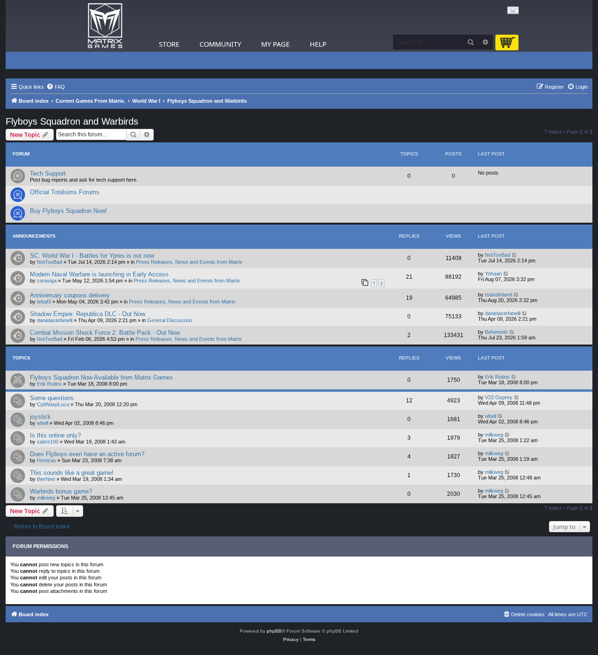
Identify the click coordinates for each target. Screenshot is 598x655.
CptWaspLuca (53, 404)
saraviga (47, 280)
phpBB (274, 631)
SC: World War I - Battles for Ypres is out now (92, 255)
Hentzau (46, 460)
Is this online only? (55, 435)
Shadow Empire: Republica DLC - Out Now (87, 313)
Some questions (52, 397)
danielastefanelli (54, 320)
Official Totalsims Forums (65, 192)
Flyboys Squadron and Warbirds (72, 121)
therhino (46, 479)
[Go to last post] (515, 255)
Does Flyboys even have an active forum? (87, 454)
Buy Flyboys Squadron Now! (68, 210)
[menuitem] (55, 86)
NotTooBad (49, 262)
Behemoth (496, 332)
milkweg (494, 434)
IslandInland (498, 294)
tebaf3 (44, 301)
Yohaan (493, 273)
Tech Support (48, 173)
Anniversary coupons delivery (70, 295)
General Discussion (169, 320)
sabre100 (47, 441)
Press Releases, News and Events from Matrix (189, 262)
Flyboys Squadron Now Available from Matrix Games (101, 377)
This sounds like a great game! (72, 472)
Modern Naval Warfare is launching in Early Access (99, 274)
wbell (42, 423)
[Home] (105, 26)
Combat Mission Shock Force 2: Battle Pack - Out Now (105, 332)
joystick (40, 416)
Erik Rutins (49, 384)
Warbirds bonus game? (61, 491)
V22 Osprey (499, 397)
